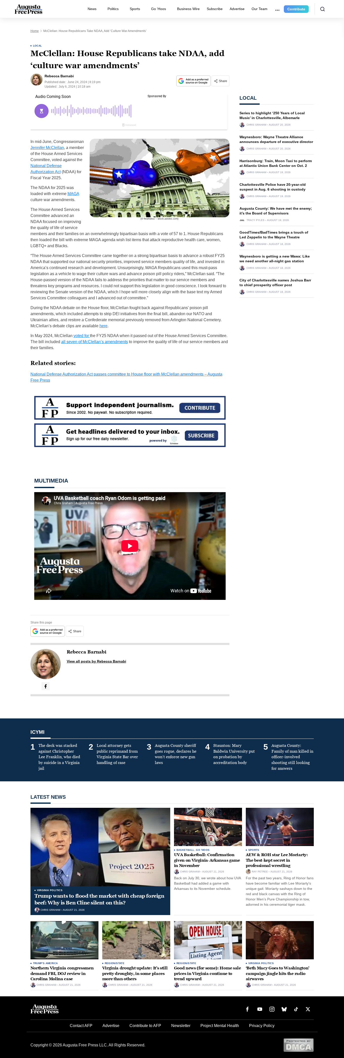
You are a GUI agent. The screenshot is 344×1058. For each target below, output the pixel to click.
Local (37, 45)
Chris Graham (256, 125)
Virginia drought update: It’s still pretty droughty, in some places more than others (135, 973)
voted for (82, 336)
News (92, 9)
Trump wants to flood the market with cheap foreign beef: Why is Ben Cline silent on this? (99, 899)
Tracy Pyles (255, 220)
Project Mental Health (219, 1026)
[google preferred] (194, 81)
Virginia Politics (50, 890)
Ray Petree (260, 871)
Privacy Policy (261, 1026)
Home (34, 31)
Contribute (296, 9)
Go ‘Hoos (158, 9)
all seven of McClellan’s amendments (94, 342)
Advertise (237, 9)
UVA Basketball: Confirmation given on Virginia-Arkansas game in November (207, 860)
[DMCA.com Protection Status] (298, 1045)
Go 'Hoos (203, 850)
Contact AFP (81, 1026)
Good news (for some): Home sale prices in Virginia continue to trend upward (207, 973)
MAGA (73, 194)
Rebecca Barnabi (86, 652)
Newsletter (180, 1026)
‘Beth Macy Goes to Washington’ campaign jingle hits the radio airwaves (277, 973)
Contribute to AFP (145, 1026)
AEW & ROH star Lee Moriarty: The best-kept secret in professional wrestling (277, 860)
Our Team (259, 9)
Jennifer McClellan (47, 147)
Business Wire (188, 9)
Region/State (115, 963)
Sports (135, 9)
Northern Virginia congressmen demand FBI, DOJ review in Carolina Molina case (62, 973)
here (103, 326)
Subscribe (215, 9)
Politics (113, 9)
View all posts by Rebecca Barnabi (96, 661)
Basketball (185, 850)
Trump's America (45, 963)
